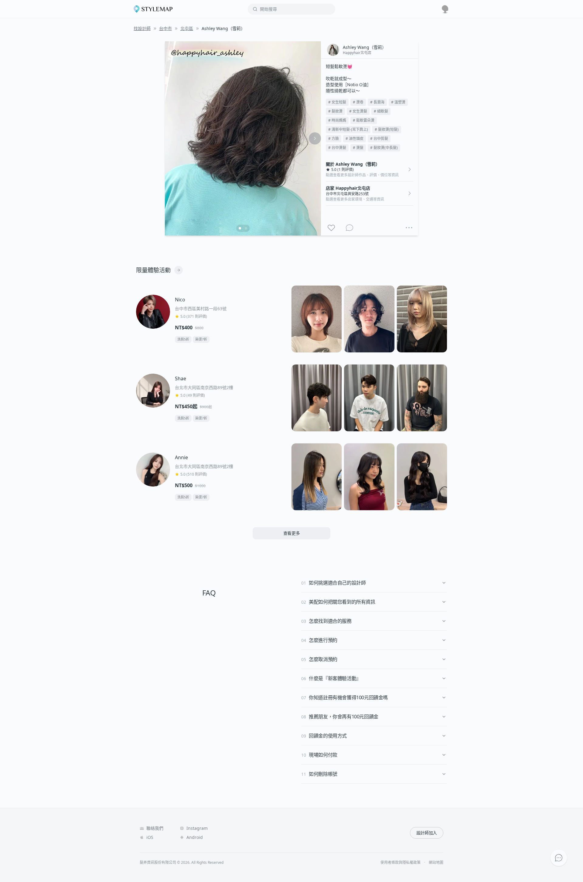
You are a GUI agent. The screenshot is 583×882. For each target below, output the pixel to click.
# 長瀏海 (377, 102)
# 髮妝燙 (335, 111)
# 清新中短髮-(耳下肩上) (348, 129)
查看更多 (291, 533)
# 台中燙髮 (337, 147)
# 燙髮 (358, 147)
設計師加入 (426, 833)
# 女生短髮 (337, 102)
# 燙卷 (358, 102)
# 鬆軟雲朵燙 (363, 120)
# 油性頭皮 (354, 138)
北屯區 (186, 28)
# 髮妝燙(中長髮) (384, 147)
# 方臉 (333, 138)
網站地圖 (436, 862)
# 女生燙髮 (358, 111)
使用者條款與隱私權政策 (400, 862)
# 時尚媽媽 (337, 120)
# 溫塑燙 (398, 102)
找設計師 (142, 28)
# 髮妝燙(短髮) (387, 129)
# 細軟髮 (381, 111)
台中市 (165, 28)
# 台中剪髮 (379, 138)
